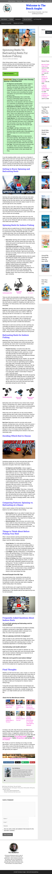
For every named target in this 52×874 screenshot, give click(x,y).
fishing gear (14, 787)
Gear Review (4, 19)
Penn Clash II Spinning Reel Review (11, 790)
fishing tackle (26, 787)
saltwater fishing (6, 789)
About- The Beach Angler (28, 1)
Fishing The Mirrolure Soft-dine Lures (12, 791)
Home (36, 1)
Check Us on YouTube (6, 23)
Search (43, 29)
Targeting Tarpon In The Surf (19, 707)
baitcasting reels (7, 787)
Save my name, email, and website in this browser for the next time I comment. (19, 829)
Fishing (11, 19)
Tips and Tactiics (27, 19)
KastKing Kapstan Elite (7, 292)
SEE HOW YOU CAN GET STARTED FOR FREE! (19, 758)
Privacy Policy (19, 1)
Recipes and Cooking (18, 23)
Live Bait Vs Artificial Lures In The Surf (20, 718)
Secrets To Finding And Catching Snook (30, 707)
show (15, 73)
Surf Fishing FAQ (48, 1)
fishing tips (32, 787)
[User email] (4, 780)
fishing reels (20, 787)
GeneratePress (34, 872)
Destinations (18, 19)
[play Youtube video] (19, 185)
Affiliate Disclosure (11, 1)
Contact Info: (40, 1)
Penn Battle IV (30, 292)
